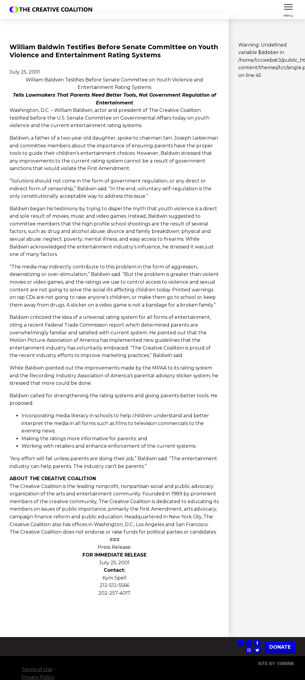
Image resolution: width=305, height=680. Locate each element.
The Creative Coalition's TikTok (240, 643)
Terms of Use (36, 669)
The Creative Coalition (52, 9)
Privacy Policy (37, 677)
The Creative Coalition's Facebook (257, 643)
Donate (280, 647)
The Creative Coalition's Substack (249, 643)
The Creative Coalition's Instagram (249, 650)
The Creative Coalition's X (257, 650)
